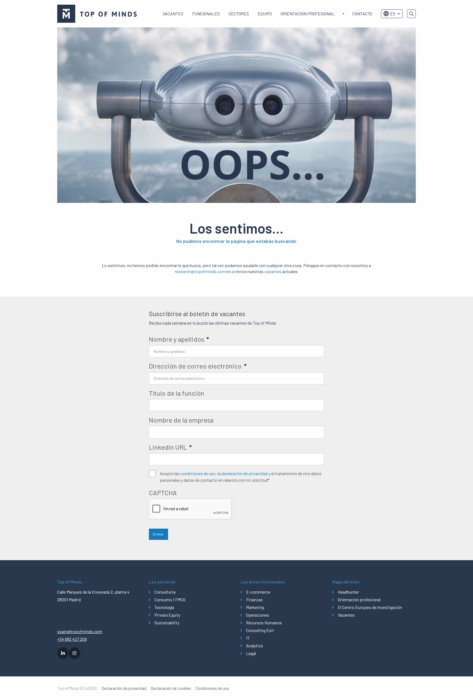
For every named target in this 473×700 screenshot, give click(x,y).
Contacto (362, 13)
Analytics (254, 645)
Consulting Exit (260, 630)
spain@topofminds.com (79, 631)
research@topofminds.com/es (203, 271)
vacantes (272, 271)
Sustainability (166, 622)
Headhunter (348, 591)
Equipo (265, 13)
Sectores (239, 13)
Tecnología (164, 607)
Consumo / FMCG (170, 599)
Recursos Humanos (264, 622)
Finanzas (254, 599)
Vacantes (173, 13)
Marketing (255, 607)
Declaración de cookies (171, 688)
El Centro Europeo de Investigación (370, 607)
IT (248, 638)
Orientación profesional (308, 13)
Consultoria (164, 591)
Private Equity (167, 614)
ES (392, 13)
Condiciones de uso (212, 688)
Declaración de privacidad (124, 688)
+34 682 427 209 (72, 639)
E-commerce (258, 591)
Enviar (158, 534)
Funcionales (206, 13)
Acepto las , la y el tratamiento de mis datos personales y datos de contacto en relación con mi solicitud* (241, 477)
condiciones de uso (198, 473)
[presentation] (190, 509)
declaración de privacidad (244, 473)
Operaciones (257, 614)
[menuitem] (173, 13)
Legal (251, 653)
